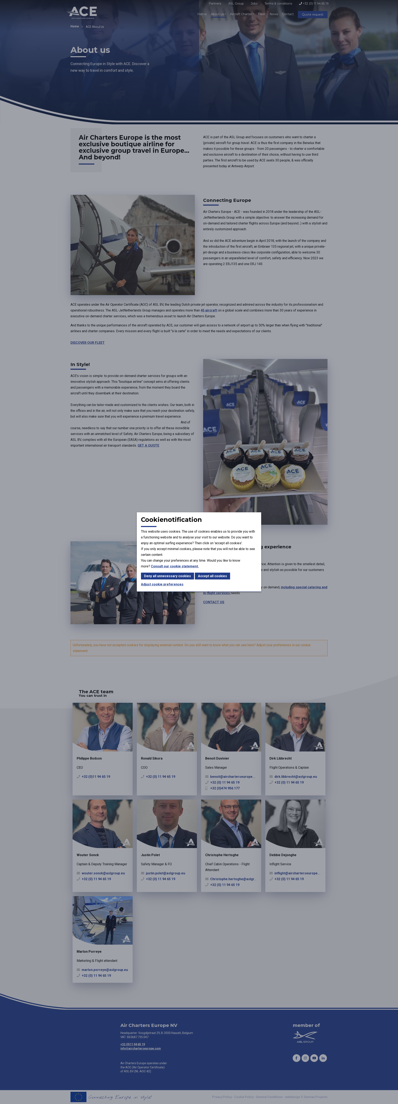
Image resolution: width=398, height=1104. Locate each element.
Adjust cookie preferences (162, 584)
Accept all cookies (212, 576)
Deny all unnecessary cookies (167, 576)
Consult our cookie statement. (175, 566)
